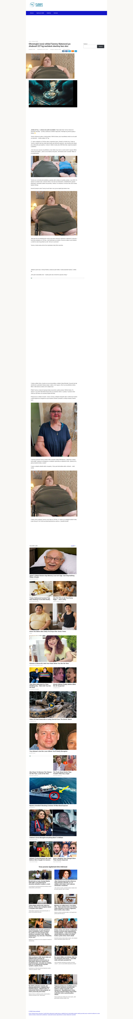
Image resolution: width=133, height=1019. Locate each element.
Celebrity (49, 13)
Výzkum (85, 44)
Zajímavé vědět (40, 13)
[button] (53, 94)
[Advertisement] (66, 27)
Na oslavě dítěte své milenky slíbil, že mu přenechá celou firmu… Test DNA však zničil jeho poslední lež (65, 958)
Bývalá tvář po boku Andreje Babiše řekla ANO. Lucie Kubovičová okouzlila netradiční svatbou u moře (39, 882)
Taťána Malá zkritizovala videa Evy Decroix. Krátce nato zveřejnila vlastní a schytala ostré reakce (40, 907)
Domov (32, 13)
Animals (56, 13)
